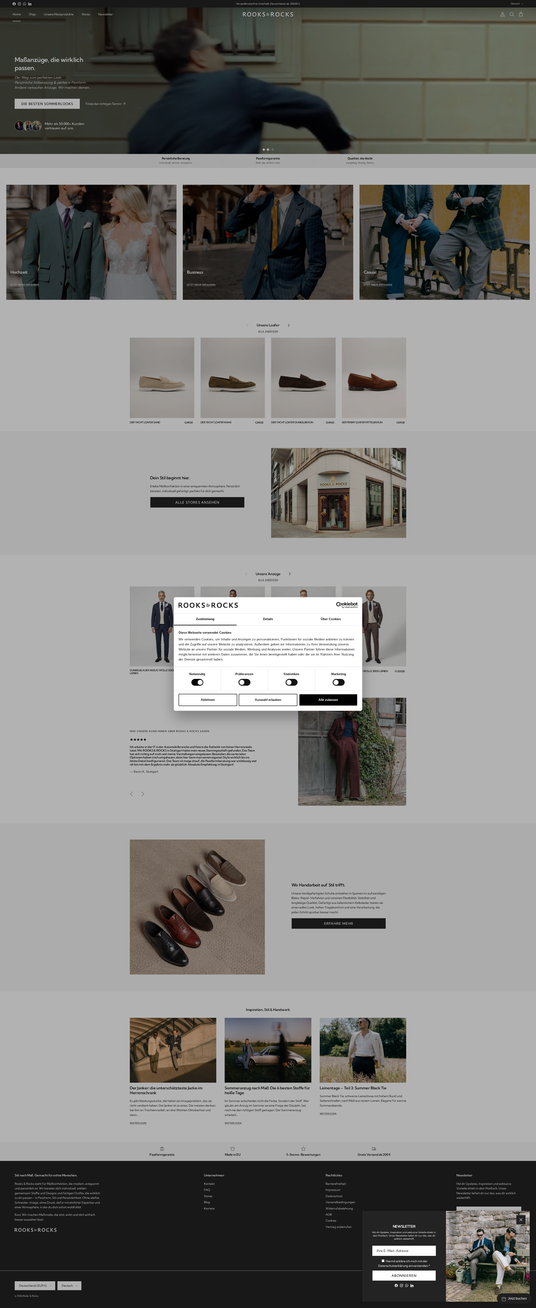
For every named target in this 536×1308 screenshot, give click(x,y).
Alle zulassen (328, 699)
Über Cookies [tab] (331, 619)
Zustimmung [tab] (205, 619)
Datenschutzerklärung (393, 1266)
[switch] (244, 682)
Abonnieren (404, 1275)
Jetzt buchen (517, 1298)
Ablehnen (208, 699)
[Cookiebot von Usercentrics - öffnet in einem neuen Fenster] (339, 605)
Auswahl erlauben (268, 699)
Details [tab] (268, 619)
